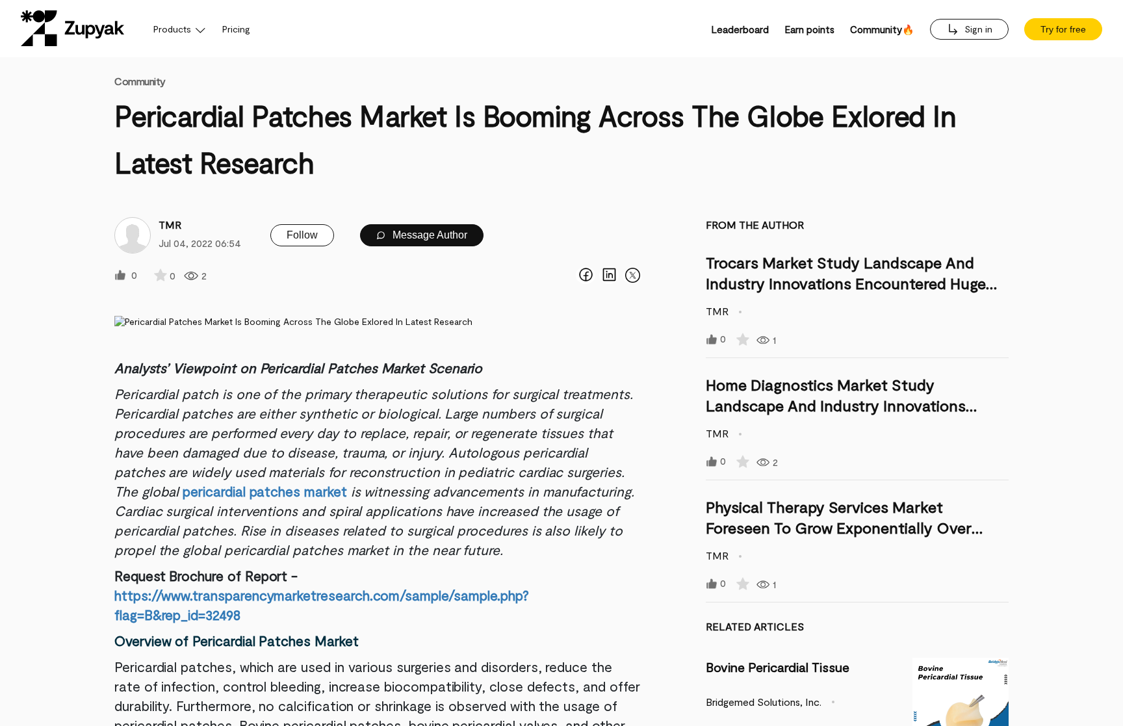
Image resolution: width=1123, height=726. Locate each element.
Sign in (977, 28)
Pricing (236, 28)
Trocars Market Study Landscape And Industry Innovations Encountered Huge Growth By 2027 (846, 283)
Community (140, 81)
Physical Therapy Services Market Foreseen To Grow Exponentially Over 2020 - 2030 (839, 527)
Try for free (1063, 29)
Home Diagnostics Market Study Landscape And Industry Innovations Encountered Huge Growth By (836, 405)
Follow (302, 234)
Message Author (428, 234)
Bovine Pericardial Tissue (777, 667)
